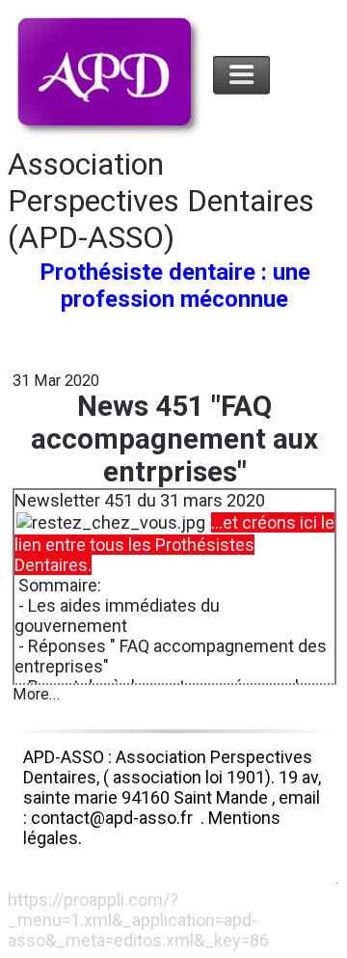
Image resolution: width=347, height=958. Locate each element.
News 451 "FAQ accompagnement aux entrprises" (174, 439)
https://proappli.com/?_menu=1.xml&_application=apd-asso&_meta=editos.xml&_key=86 (138, 920)
